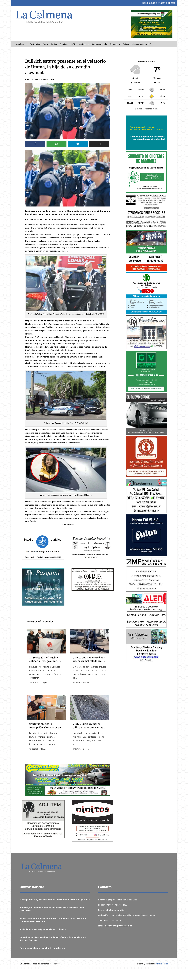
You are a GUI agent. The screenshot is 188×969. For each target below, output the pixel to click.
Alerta (45, 44)
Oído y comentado (99, 44)
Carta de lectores (139, 44)
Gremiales (64, 44)
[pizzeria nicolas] (146, 250)
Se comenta (115, 44)
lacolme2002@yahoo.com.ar (118, 925)
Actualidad (20, 44)
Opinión (126, 44)
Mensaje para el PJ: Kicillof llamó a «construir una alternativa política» (55, 899)
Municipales (83, 44)
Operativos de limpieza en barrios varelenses (42, 948)
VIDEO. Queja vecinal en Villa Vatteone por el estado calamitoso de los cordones (89, 727)
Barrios (54, 44)
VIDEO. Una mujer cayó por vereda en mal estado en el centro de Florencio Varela (89, 661)
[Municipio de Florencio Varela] (146, 132)
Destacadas (35, 44)
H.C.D (73, 44)
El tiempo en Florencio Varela (146, 109)
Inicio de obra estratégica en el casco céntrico (43, 929)
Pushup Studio (161, 963)
